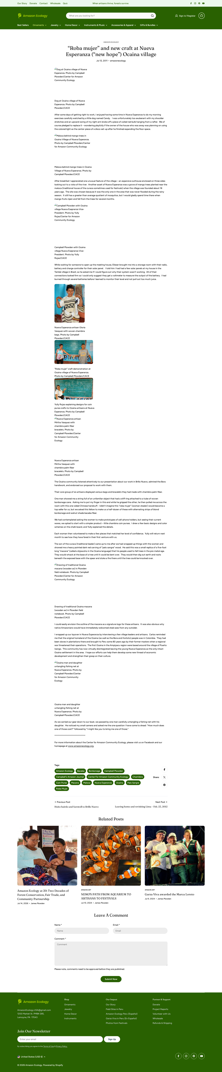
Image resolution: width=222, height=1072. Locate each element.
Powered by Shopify (53, 1065)
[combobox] (111, 16)
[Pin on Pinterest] (164, 785)
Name (58, 925)
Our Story (22, 3)
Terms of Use (48, 1046)
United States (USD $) (32, 1056)
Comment (60, 938)
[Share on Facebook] (164, 769)
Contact (43, 3)
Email (116, 925)
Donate (33, 3)
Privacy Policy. (61, 1046)
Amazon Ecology (33, 1065)
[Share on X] (164, 777)
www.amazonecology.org (81, 746)
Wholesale (55, 3)
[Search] (152, 15)
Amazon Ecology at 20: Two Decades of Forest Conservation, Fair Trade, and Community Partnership (43, 895)
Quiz (65, 3)
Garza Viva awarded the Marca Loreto (169, 894)
